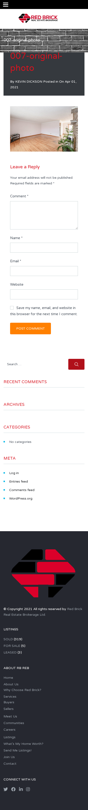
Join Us (9, 757)
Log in (14, 473)
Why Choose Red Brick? (22, 690)
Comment (19, 196)
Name (16, 238)
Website (16, 284)
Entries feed (18, 481)
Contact (10, 764)
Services (10, 697)
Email (15, 261)
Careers (9, 730)
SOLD (8, 639)
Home (8, 678)
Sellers (9, 709)
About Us (11, 684)
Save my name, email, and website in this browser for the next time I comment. (43, 311)
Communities (14, 723)
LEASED (10, 652)
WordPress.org (20, 498)
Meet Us (10, 716)
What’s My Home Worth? (23, 744)
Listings (9, 737)
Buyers (9, 702)
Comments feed (21, 490)
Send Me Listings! (17, 750)
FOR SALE (12, 646)
